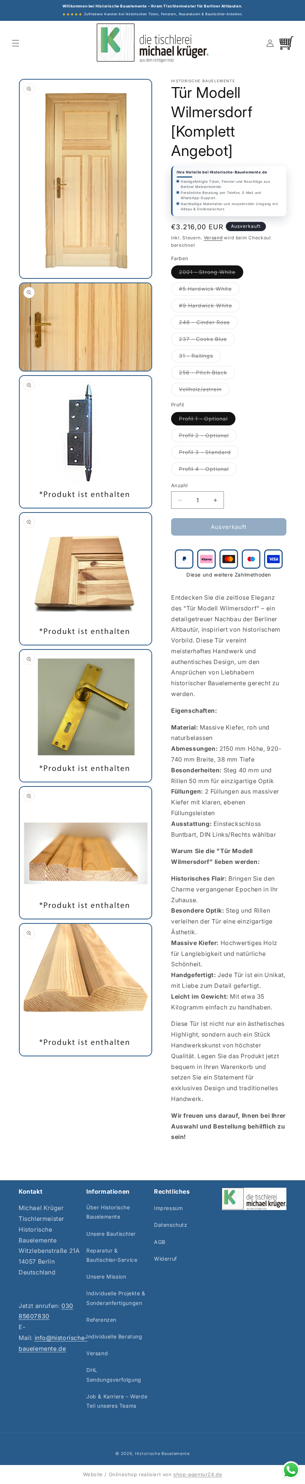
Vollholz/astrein (204, 391)
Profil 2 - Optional (208, 437)
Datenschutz (170, 1225)
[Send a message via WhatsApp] (291, 1470)
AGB (160, 1242)
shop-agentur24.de (197, 1474)
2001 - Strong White (211, 273)
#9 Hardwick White (209, 307)
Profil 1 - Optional (207, 420)
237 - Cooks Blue (207, 340)
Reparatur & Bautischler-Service (111, 1255)
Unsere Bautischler (111, 1234)
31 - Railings (200, 357)
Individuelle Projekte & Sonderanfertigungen (115, 1298)
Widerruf (165, 1258)
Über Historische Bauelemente (108, 1212)
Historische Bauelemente (162, 1453)
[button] (15, 43)
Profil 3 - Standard (209, 454)
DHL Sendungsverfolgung (113, 1374)
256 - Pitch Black (207, 374)
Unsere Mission (106, 1276)
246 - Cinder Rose (208, 324)
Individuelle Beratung (114, 1336)
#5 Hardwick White (209, 290)
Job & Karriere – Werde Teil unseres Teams (116, 1401)
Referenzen (101, 1320)
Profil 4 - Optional (208, 470)
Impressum (168, 1208)
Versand (213, 237)
